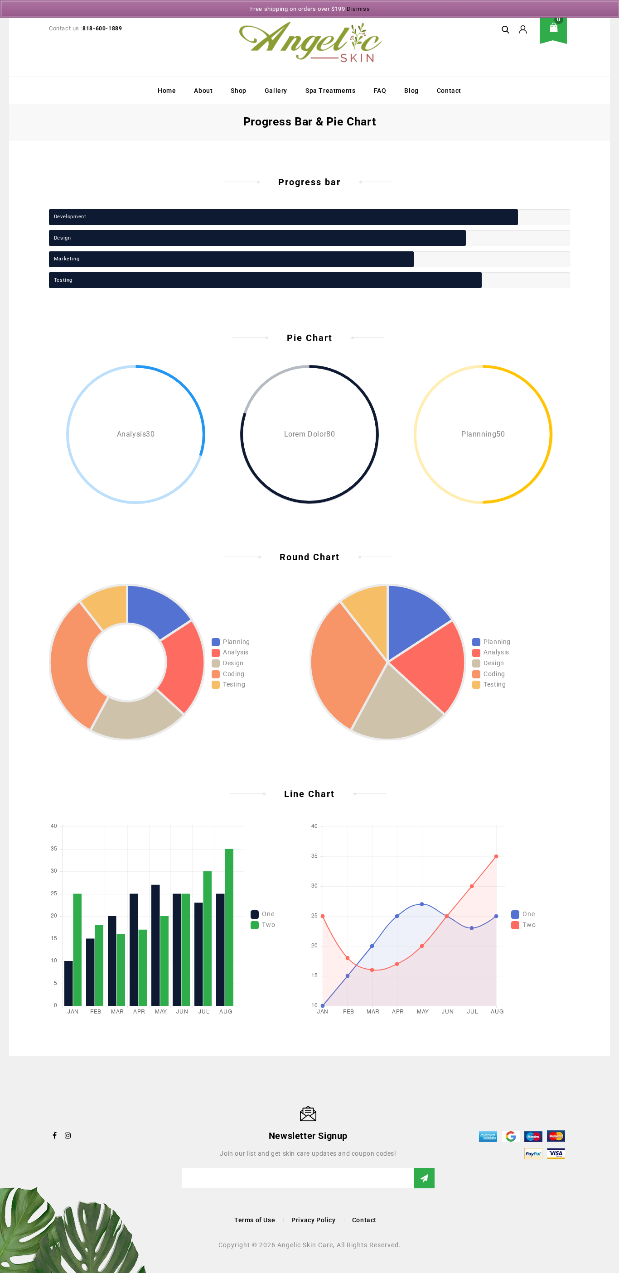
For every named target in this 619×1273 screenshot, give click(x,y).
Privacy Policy (313, 1220)
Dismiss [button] (358, 8)
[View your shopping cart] (556, 34)
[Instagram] (68, 1135)
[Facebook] (55, 1135)
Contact (449, 90)
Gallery (276, 90)
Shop (238, 90)
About (203, 90)
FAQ (380, 90)
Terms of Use (254, 1220)
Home (167, 90)
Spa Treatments (330, 90)
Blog (411, 90)
